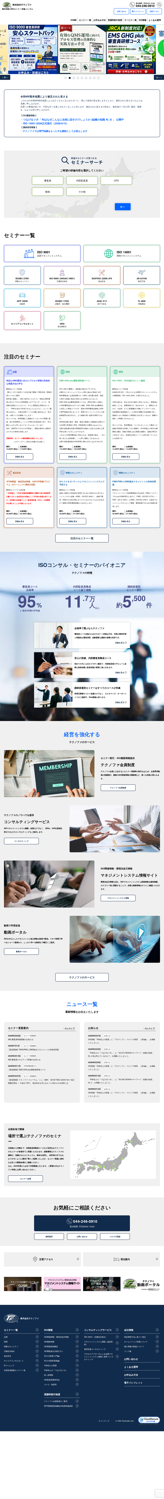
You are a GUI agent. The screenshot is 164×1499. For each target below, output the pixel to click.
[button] (5, 77)
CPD (116, 180)
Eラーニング (9, 1365)
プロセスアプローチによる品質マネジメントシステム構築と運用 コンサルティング (98, 1357)
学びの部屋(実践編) (52, 1360)
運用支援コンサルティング (95, 1349)
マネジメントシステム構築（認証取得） (98, 1343)
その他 (82, 191)
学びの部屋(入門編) (52, 1356)
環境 (6, 1341)
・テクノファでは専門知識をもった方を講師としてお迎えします (53, 131)
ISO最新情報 (49, 1341)
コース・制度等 (50, 1384)
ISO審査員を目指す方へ (53, 1351)
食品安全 (7, 1356)
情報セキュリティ (11, 1346)
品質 (6, 1337)
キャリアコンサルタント (14, 1360)
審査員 (47, 180)
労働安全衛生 (9, 1351)
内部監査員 (82, 180)
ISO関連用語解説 (51, 1346)
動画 (47, 191)
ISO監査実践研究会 (52, 1379)
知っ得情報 (48, 1375)
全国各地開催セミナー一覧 (14, 1370)
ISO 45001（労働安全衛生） (95, 1337)
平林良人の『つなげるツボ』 (55, 1370)
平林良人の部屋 (50, 1365)
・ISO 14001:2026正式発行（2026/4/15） (44, 123)
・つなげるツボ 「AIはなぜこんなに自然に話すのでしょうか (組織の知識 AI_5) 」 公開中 (72, 119)
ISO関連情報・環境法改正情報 (56, 1337)
